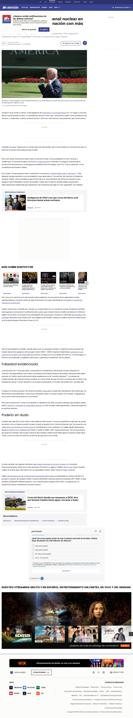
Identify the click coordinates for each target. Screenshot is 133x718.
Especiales (7, 293)
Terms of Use (117, 687)
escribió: (12, 147)
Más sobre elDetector (17, 267)
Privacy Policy (95, 687)
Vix (45, 2)
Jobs (107, 691)
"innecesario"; (48, 315)
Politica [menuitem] (25, 7)
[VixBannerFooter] (66, 663)
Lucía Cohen (14, 42)
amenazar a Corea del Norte (54, 113)
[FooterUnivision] (18, 672)
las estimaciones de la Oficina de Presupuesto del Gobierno (31, 476)
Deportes (77, 2)
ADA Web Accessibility (91, 691)
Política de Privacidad (82, 687)
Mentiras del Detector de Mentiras (27, 521)
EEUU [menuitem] (50, 7)
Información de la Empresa (73, 691)
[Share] (85, 43)
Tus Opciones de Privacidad (113, 708)
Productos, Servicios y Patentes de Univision (108, 699)
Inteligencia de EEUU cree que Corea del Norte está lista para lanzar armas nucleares (52, 198)
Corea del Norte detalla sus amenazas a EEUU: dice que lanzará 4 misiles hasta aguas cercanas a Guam (52, 498)
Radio (85, 2)
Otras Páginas (39, 672)
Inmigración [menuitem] (35, 7)
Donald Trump (63, 521)
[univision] (10, 7)
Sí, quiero (44, 29)
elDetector (7, 521)
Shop (91, 2)
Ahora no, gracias (29, 29)
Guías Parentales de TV (90, 695)
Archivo (101, 691)
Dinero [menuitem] (44, 7)
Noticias (52, 2)
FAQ (80, 695)
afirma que (67, 467)
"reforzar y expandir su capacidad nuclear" (24, 405)
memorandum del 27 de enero (63, 173)
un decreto (41, 161)
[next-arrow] (86, 283)
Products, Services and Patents (82, 699)
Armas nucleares (48, 521)
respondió (46, 391)
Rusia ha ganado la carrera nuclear (51, 464)
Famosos (68, 2)
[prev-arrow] (0, 634)
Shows (60, 2)
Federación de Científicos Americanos (17, 427)
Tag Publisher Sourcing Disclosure (111, 695)
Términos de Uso (106, 687)
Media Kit (75, 695)
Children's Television (115, 704)
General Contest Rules (100, 704)
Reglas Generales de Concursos (81, 704)
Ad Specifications (116, 691)
